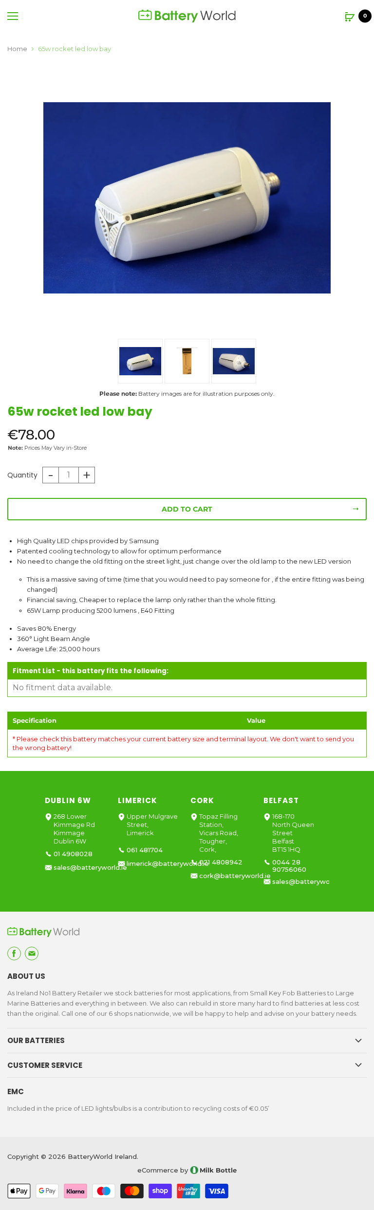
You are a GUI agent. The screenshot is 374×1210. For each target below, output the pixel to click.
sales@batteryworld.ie (90, 867)
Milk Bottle (218, 1170)
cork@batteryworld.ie (235, 876)
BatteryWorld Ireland (102, 1156)
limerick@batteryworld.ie (168, 863)
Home (17, 49)
